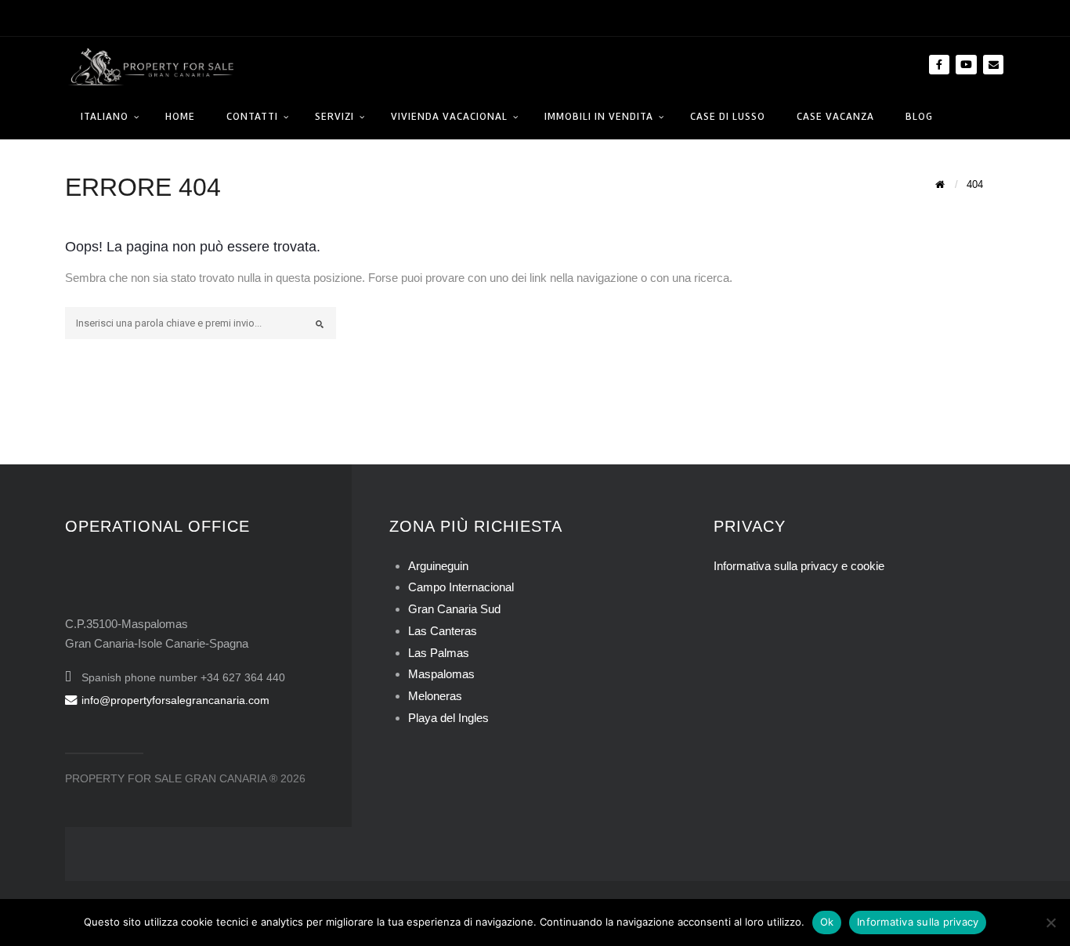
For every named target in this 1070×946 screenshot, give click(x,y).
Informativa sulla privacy (917, 921)
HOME (180, 116)
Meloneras (435, 695)
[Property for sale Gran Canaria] (151, 65)
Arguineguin (438, 565)
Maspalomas (441, 674)
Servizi (334, 116)
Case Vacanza (835, 116)
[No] (1050, 922)
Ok (827, 921)
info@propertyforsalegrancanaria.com (175, 700)
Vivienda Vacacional (449, 116)
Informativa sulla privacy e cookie (799, 565)
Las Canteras (442, 630)
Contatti (252, 116)
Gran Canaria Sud (454, 609)
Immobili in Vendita (598, 116)
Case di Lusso (727, 116)
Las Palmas (438, 652)
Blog (919, 116)
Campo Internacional (461, 587)
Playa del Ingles (448, 717)
